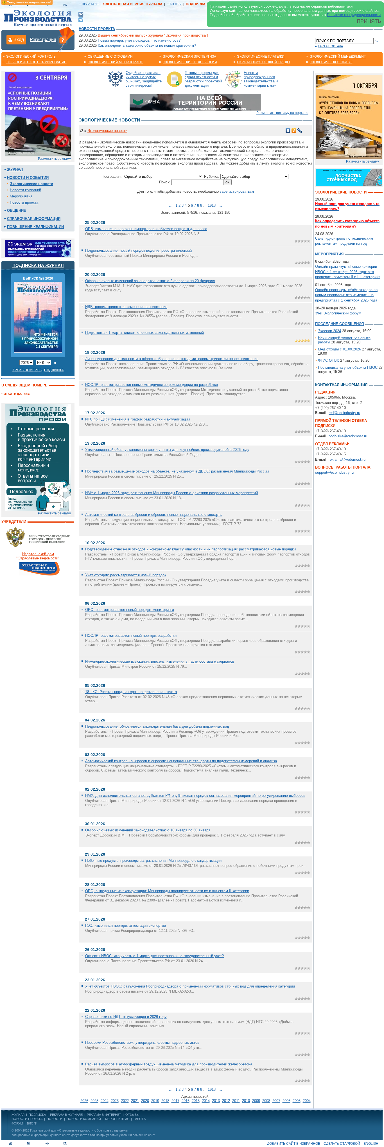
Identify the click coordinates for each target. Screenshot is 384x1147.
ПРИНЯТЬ (369, 21)
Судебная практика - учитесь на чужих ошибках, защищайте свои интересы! (144, 79)
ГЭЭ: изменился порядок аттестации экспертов (125, 925)
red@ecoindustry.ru (344, 413)
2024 (105, 1101)
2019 (155, 1101)
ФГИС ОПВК (328, 360)
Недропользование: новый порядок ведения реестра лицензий (138, 250)
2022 (125, 1101)
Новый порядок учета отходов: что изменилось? (139, 40)
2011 (236, 1101)
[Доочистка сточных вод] (349, 177)
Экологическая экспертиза (189, 57)
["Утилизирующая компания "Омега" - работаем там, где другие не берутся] (195, 102)
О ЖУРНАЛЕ (89, 4)
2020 (145, 1101)
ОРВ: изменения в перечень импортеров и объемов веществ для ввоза (146, 229)
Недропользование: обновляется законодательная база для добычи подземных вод (157, 726)
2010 (246, 1101)
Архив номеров (27, 370)
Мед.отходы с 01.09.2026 (339, 349)
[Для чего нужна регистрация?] (62, 40)
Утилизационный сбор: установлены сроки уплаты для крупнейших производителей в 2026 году (167, 449)
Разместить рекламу (54, 159)
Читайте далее (14, 393)
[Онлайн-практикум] (349, 116)
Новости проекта (97, 29)
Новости (54, 1119)
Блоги (32, 1123)
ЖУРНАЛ (18, 1114)
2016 (185, 1101)
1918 (212, 205)
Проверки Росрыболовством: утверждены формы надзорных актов (142, 1042)
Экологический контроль (31, 57)
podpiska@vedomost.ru (348, 436)
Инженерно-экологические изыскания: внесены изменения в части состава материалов (159, 661)
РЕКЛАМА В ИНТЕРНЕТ (104, 1114)
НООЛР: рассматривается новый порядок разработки (131, 635)
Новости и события (28, 178)
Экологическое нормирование (36, 62)
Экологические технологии (190, 62)
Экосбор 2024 (329, 331)
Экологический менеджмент (338, 57)
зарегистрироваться (237, 191)
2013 (216, 1101)
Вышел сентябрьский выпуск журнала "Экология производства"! (153, 35)
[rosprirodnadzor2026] (38, 114)
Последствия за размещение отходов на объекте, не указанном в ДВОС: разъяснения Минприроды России (177, 471)
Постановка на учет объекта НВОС (348, 367)
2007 (276, 1101)
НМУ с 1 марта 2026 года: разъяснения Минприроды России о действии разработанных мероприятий (171, 493)
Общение (16, 210)
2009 (256, 1101)
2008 (266, 1101)
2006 (286, 1101)
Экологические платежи (260, 57)
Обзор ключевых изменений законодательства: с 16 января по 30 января (147, 830)
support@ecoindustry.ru (334, 472)
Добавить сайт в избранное (293, 1144)
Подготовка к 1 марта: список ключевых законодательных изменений (144, 332)
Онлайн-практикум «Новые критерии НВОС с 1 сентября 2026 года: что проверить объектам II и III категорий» (347, 271)
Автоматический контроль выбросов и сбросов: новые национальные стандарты (153, 514)
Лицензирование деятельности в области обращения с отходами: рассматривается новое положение (171, 359)
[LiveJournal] (300, 130)
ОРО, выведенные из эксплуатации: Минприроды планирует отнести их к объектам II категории (167, 891)
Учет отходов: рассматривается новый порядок (125, 575)
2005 (297, 1101)
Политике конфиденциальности (354, 15)
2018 (165, 1101)
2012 (226, 1101)
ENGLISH (370, 1144)
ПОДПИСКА (37, 1114)
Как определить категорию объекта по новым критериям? (147, 45)
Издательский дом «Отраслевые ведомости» (62, 1130)
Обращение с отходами (110, 57)
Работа (140, 1119)
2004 (307, 1101)
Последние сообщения (339, 324)
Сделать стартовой (342, 1144)
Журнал (15, 169)
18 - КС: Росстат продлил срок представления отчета (131, 692)
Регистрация (43, 39)
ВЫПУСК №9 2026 (38, 278)
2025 (94, 1101)
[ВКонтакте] (80, 14)
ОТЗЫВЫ (174, 4)
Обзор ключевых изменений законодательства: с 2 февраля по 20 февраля (150, 281)
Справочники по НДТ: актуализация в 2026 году (126, 1017)
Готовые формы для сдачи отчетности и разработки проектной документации (203, 79)
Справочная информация (33, 219)
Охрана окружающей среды (263, 62)
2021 (135, 1101)
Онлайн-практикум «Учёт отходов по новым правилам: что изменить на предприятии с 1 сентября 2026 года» (347, 295)
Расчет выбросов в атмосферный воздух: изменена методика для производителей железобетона (168, 1064)
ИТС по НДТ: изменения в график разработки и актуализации (137, 419)
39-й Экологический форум (338, 313)
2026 (84, 1101)
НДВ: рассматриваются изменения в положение (126, 307)
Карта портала (330, 46)
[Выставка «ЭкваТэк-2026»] (38, 248)
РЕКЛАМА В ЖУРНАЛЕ (66, 1114)
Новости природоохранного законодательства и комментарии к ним (261, 79)
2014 (206, 1101)
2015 (196, 1101)
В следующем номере (24, 385)
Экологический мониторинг (115, 62)
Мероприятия (21, 196)
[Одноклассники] (294, 130)
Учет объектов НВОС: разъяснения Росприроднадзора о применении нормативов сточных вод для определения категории (190, 986)
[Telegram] (80, 19)
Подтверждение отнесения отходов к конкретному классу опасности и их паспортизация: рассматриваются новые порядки (190, 549)
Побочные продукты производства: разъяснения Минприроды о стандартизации (153, 860)
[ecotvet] (38, 457)
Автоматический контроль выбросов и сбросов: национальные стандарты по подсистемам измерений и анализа (181, 761)
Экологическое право (331, 62)
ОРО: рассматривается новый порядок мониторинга (129, 610)
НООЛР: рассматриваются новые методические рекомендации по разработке (151, 385)
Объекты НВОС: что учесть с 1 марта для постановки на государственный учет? (154, 956)
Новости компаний (25, 190)
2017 (175, 1101)
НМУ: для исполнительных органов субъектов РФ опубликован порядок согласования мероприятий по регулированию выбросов (195, 795)
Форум (17, 1123)
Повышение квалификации (35, 227)
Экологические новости (31, 184)
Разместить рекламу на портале (282, 113)
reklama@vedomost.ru (347, 459)
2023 (115, 1101)
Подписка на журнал (38, 265)
